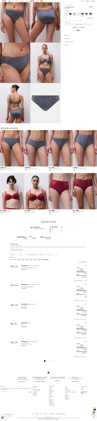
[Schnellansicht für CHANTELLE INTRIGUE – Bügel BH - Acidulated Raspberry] (23, 208)
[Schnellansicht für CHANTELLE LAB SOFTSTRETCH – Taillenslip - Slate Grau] (95, 165)
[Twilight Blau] (90, 14)
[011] (2, 167)
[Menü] (95, 411)
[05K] (78, 167)
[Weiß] (66, 14)
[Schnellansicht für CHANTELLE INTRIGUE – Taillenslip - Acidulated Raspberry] (71, 208)
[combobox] (14, 255)
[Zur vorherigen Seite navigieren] (43, 361)
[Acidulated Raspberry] (1, 210)
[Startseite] (4, 1)
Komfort (34, 259)
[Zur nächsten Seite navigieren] (54, 361)
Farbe (15, 259)
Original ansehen (23, 269)
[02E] (29, 167)
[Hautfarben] (74, 14)
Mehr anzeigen (45, 259)
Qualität (27, 259)
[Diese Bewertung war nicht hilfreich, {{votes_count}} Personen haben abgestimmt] (85, 280)
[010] (2, 210)
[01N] (3, 167)
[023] (28, 167)
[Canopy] (86, 14)
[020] (5, 167)
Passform (22, 259)
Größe (12, 259)
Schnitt (31, 259)
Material (18, 259)
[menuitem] (9, 1)
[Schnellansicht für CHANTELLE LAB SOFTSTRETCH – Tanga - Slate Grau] (71, 165)
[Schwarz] (70, 14)
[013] (5, 210)
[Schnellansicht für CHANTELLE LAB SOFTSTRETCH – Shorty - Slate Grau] (47, 165)
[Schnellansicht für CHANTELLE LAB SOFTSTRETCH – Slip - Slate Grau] (23, 165)
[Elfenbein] (78, 14)
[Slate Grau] (82, 14)
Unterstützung (39, 259)
